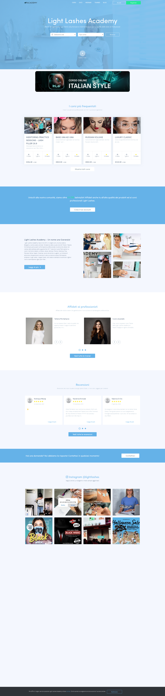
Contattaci (130, 455)
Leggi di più (34, 267)
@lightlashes (91, 477)
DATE (80, 2)
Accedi (119, 3)
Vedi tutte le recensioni (82, 434)
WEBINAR (88, 2)
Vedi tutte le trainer (82, 355)
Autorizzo (114, 692)
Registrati (133, 3)
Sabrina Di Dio (117, 399)
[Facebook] (56, 342)
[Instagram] (60, 342)
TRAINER (97, 2)
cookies (68, 691)
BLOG (105, 2)
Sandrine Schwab (79, 399)
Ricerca (112, 35)
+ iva (34, 162)
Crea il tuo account (82, 209)
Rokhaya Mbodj (40, 399)
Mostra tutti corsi (82, 169)
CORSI (74, 2)
